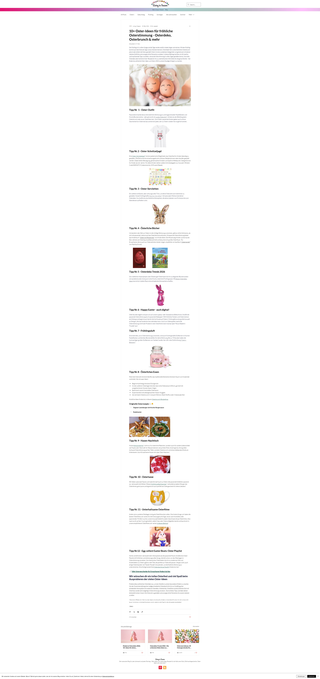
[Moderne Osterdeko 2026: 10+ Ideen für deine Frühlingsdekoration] (133, 636)
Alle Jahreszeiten (171, 15)
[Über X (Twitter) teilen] (134, 612)
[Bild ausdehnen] (139, 427)
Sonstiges (160, 15)
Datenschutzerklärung (108, 676)
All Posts (123, 15)
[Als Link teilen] (142, 612)
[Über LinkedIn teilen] (138, 612)
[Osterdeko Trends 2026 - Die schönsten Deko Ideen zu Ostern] (160, 636)
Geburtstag (141, 15)
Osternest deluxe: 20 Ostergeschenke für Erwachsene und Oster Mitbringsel (184, 647)
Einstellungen (301, 676)
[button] (160, 407)
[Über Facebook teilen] (130, 612)
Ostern (132, 15)
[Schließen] (318, 676)
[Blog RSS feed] (164, 667)
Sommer (182, 15)
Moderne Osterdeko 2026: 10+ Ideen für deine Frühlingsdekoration (131, 647)
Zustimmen (312, 676)
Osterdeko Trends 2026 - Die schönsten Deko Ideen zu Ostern (159, 647)
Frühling (150, 15)
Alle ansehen (196, 626)
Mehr (190, 15)
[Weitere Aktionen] (190, 26)
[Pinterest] (160, 667)
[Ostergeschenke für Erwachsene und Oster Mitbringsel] (187, 636)
